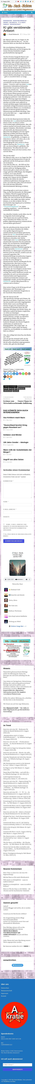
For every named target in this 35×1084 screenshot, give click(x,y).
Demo (6, 388)
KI (16, 388)
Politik (15, 390)
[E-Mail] (33, 1)
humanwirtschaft (8, 929)
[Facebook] (16, 1)
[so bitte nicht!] (9, 379)
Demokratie (7, 20)
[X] (5, 376)
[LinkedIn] (26, 1)
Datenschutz (5, 988)
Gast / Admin (9, 765)
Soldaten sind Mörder (12, 435)
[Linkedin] (14, 373)
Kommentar (8, 481)
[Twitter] (21, 1)
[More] (11, 376)
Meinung (21, 388)
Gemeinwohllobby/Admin (11, 807)
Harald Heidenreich (14, 34)
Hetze (12, 388)
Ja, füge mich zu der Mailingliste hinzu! (17, 535)
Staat (14, 234)
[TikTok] (30, 1)
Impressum (4, 993)
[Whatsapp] (23, 373)
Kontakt (3, 996)
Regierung (13, 22)
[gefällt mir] (4, 379)
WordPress (7, 1081)
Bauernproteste (24, 386)
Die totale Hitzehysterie (21, 877)
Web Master (18, 768)
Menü (5, 12)
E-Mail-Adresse (9, 509)
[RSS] (8, 376)
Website (6, 517)
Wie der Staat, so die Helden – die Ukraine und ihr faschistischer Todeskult (16, 890)
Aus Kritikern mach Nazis (14, 418)
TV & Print (21, 22)
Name (6, 501)
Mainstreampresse (19, 20)
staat (27, 84)
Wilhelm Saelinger (26, 737)
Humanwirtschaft (12, 708)
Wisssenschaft (15, 24)
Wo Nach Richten (17, 1079)
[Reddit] (26, 373)
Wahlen (6, 24)
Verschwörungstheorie (11, 206)
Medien (5, 22)
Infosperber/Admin (25, 748)
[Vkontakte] (17, 373)
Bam (14, 1081)
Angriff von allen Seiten (13, 459)
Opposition (7, 390)
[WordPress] (29, 373)
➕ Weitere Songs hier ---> (17, 626)
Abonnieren (18, 965)
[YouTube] (18, 1)
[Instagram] (23, 1)
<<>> (26, 946)
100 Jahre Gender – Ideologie (15, 442)
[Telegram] (28, 1)
